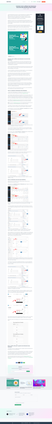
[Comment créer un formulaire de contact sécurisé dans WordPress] (13, 383)
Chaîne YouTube (26, 356)
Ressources (43, 1)
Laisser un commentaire (18, 404)
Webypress (9, 1)
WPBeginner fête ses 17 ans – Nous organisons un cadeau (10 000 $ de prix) (12, 414)
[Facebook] (17, 362)
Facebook (10, 358)
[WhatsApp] (24, 362)
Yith (31, 1)
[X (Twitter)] (19, 362)
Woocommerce (39, 1)
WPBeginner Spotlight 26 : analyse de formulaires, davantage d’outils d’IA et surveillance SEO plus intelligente (31, 414)
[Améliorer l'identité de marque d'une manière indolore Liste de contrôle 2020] (39, 383)
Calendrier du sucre (25, 93)
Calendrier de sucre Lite (17, 102)
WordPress (34, 1)
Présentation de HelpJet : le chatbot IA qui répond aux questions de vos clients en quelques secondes (22, 414)
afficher (13, 56)
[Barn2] (40, 23)
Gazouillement (31, 357)
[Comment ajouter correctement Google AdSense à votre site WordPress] (26, 383)
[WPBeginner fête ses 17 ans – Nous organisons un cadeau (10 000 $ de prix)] (7, 414)
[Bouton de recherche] (29, 1)
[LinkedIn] (22, 362)
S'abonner (28, 371)
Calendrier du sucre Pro (16, 99)
